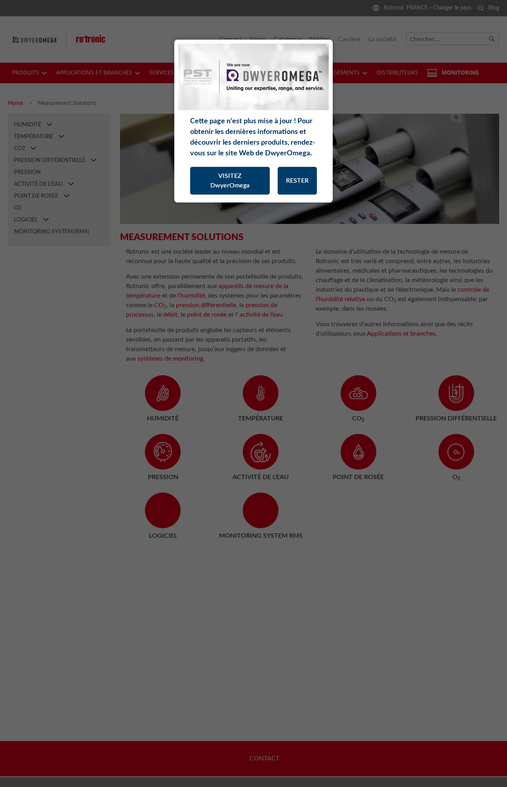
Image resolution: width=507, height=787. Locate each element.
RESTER (297, 181)
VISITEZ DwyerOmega (230, 181)
